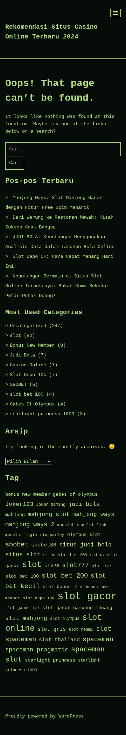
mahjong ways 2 (29, 524)
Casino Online (28, 365)
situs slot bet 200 (65, 555)
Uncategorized (28, 325)
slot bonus (57, 586)
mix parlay (52, 535)
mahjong (15, 514)
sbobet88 (43, 545)
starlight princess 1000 (42, 414)
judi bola (84, 504)
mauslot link (91, 525)
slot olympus (64, 618)
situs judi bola (85, 545)
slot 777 (101, 566)
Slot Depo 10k (28, 374)
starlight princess (50, 660)
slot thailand (59, 640)
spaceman (98, 639)
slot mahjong (26, 618)
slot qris (51, 629)
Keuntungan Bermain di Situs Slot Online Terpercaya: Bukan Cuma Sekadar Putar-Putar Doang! (57, 285)
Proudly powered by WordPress (44, 716)
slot (15, 335)
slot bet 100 (26, 394)
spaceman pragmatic (36, 649)
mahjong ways (93, 514)
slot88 (51, 566)
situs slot (22, 554)
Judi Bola (22, 355)
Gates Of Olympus (32, 404)
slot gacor (87, 596)
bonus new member (27, 494)
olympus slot (84, 534)
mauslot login (21, 535)
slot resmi (81, 629)
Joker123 (19, 504)
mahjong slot (49, 514)
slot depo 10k (39, 598)
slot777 (75, 565)
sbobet (16, 545)
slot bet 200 (65, 576)
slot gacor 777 (22, 608)
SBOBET (18, 384)
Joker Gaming (50, 504)
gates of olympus (75, 494)
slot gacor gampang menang (77, 607)
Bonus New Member (32, 345)
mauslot (65, 525)
